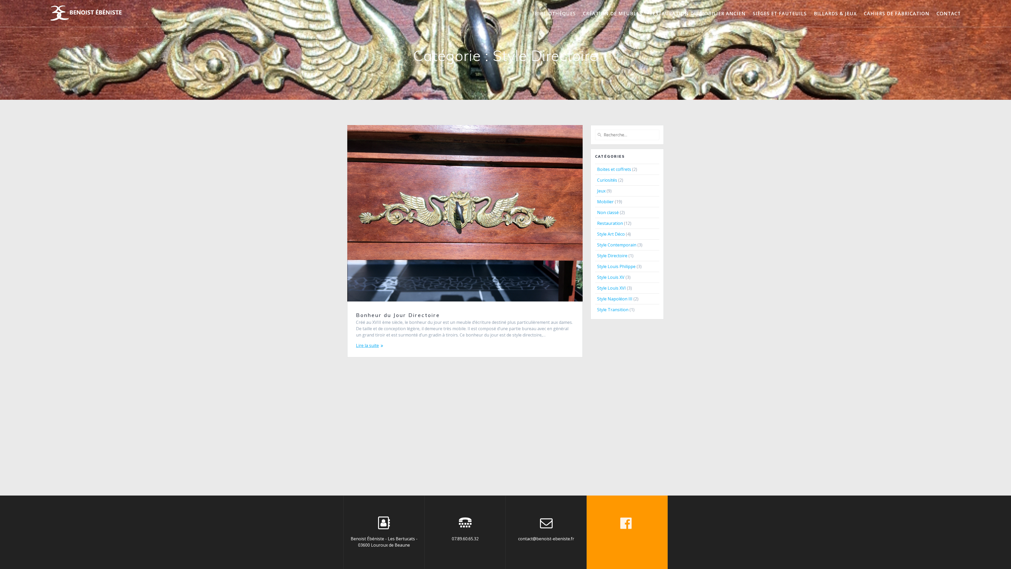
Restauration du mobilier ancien (698, 13)
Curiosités (607, 180)
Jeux (601, 191)
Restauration (610, 223)
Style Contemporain (616, 245)
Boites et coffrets (614, 169)
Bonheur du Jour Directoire (398, 315)
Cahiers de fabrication (896, 13)
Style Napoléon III (614, 299)
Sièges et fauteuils (780, 13)
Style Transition (612, 310)
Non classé (608, 212)
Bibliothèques (555, 13)
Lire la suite (367, 345)
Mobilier (605, 202)
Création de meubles (612, 13)
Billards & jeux (835, 13)
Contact (948, 13)
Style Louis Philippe (616, 266)
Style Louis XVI (611, 288)
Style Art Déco (611, 234)
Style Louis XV (611, 277)
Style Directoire (612, 256)
